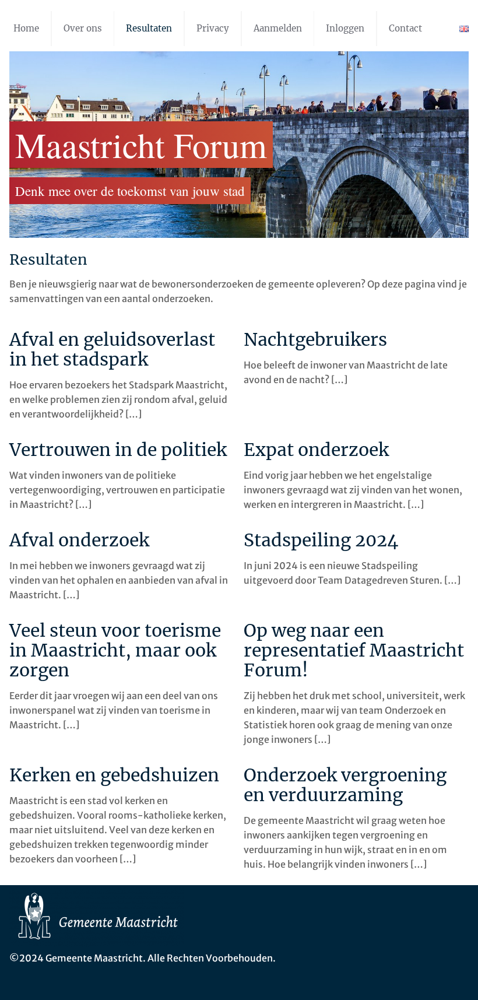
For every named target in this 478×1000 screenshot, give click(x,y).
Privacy (212, 28)
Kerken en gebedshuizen (114, 775)
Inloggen (345, 28)
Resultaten (149, 28)
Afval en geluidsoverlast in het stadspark (112, 349)
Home (26, 28)
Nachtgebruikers (315, 339)
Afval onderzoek (79, 540)
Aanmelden (278, 28)
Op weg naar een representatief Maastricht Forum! (354, 650)
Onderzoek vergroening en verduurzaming (345, 785)
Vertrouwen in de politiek (118, 449)
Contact (405, 28)
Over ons (83, 28)
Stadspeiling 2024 (321, 540)
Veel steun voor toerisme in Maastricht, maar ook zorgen (115, 650)
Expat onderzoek (316, 449)
